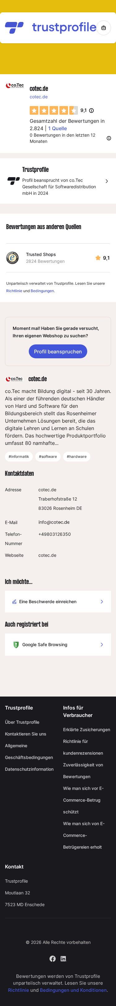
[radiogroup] (54, 110)
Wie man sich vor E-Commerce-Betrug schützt (83, 800)
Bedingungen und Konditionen (73, 990)
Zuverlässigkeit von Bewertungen (83, 770)
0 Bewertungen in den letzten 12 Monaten (62, 138)
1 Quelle (57, 128)
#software (48, 456)
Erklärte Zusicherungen (86, 729)
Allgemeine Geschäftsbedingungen (29, 751)
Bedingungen (42, 290)
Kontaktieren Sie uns (25, 733)
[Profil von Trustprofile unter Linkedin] (64, 958)
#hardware (77, 456)
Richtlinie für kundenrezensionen (83, 747)
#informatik (19, 456)
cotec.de (39, 96)
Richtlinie (14, 290)
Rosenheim (64, 508)
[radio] (34, 110)
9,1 (87, 110)
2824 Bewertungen (45, 261)
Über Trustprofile (22, 722)
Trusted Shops (41, 254)
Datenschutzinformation (29, 769)
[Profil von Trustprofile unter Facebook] (52, 958)
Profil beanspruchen (58, 351)
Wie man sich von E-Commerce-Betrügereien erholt (84, 835)
